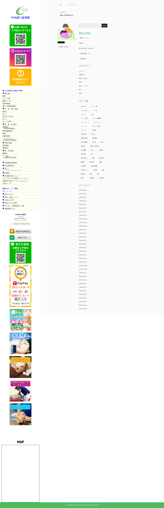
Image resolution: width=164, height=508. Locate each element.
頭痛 (80, 93)
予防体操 (83, 134)
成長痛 (83, 146)
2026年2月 (81, 211)
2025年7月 (81, 237)
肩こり (4, 119)
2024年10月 (82, 269)
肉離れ (101, 150)
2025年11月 (82, 222)
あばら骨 (83, 106)
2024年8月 (81, 276)
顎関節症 (5, 148)
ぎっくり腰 (6, 98)
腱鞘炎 (4, 153)
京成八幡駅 (84, 142)
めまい (93, 114)
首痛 (98, 174)
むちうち (83, 114)
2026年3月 (81, 208)
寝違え (4, 111)
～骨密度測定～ (83, 58)
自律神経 (83, 166)
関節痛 (83, 174)
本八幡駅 (83, 150)
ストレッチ (84, 126)
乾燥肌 (94, 130)
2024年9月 (81, 272)
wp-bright (65, 46)
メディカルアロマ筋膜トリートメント (15, 178)
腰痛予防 (102, 158)
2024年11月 (82, 265)
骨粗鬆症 (102, 178)
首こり (4, 114)
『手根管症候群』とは (84, 53)
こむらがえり (85, 110)
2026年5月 (81, 201)
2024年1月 (81, 301)
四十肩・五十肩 (7, 116)
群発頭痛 (5, 145)
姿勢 (102, 142)
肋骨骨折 (81, 43)
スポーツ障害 (96, 126)
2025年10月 (82, 226)
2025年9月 (81, 229)
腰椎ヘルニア (7, 101)
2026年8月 (81, 190)
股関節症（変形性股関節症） (9, 127)
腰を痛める (84, 158)
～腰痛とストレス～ (84, 38)
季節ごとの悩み (83, 78)
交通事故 (81, 74)
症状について (82, 86)
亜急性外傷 (84, 138)
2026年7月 (81, 193)
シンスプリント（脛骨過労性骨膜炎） (10, 139)
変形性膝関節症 (7, 131)
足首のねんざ (85, 170)
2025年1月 (81, 258)
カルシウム (96, 122)
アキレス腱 (84, 118)
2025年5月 (81, 244)
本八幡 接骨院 (94, 146)
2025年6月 (81, 240)
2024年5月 (81, 287)
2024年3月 (81, 294)
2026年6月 (81, 197)
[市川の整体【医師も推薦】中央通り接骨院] (20, 19)
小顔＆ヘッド (7, 183)
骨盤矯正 (92, 178)
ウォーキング (85, 122)
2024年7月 (81, 280)
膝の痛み (92, 162)
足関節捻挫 (94, 166)
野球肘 (95, 170)
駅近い (83, 178)
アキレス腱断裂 (96, 118)
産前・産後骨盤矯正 (9, 106)
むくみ (80, 71)
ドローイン (84, 130)
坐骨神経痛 (6, 103)
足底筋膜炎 (6, 136)
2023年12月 (82, 305)
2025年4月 (81, 247)
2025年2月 (81, 255)
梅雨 (80, 82)
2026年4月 (81, 204)
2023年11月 (82, 308)
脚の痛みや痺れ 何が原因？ (86, 48)
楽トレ (93, 150)
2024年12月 (82, 262)
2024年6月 (81, 283)
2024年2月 (81, 298)
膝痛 (4, 133)
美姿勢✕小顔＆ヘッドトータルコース (15, 181)
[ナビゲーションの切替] (38, 88)
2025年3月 (81, 251)
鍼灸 (103, 170)
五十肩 (93, 134)
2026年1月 (81, 215)
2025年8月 (81, 233)
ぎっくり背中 (7, 121)
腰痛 (4, 96)
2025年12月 (82, 219)
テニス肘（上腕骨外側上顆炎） (10, 156)
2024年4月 (81, 290)
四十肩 (94, 142)
